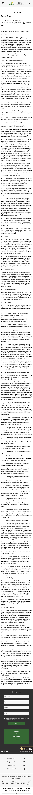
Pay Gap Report (17, 782)
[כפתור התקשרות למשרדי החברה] (30, 3)
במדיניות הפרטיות (10, 790)
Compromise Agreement (23, 782)
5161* (16, 739)
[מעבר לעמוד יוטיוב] (7, 751)
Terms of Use (7, 782)
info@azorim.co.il (5, 675)
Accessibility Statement (12, 782)
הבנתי (16, 793)
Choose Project (7, 696)
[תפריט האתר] (2, 4)
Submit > (16, 723)
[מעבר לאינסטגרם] (2, 751)
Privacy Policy (3, 782)
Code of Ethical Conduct (28, 783)
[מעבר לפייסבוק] (4, 751)
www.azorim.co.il (8, 22)
